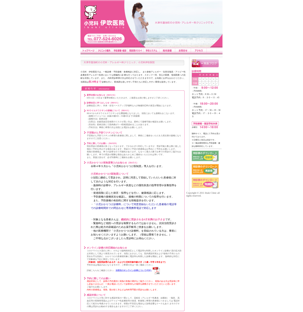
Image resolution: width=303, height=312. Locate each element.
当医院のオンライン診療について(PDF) (134, 270)
